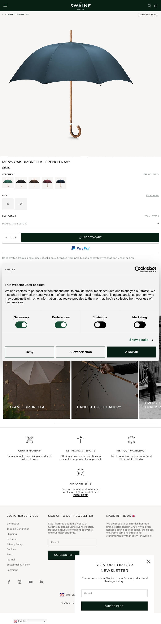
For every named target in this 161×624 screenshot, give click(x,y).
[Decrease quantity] (6, 237)
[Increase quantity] (16, 237)
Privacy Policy (15, 544)
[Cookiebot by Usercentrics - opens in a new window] (137, 269)
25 (8, 204)
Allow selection (80, 352)
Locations (12, 569)
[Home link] (80, 6)
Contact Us (13, 523)
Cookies (11, 549)
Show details (138, 339)
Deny (29, 352)
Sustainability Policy (18, 564)
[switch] (61, 324)
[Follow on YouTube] (31, 582)
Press (10, 554)
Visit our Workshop (131, 450)
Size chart (152, 196)
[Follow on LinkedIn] (41, 582)
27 (21, 204)
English (22, 621)
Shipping (12, 533)
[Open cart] (156, 6)
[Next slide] (156, 183)
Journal (11, 559)
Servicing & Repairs (80, 450)
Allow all (131, 352)
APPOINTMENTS (80, 483)
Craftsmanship (29, 450)
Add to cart (92, 237)
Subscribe (114, 606)
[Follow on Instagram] (20, 582)
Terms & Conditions (18, 528)
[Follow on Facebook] (9, 582)
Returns (11, 539)
